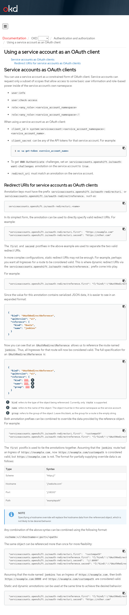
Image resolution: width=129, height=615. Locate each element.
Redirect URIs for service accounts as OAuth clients (47, 63)
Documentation (14, 38)
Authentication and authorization (74, 38)
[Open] (5, 26)
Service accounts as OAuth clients (32, 59)
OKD (34, 38)
